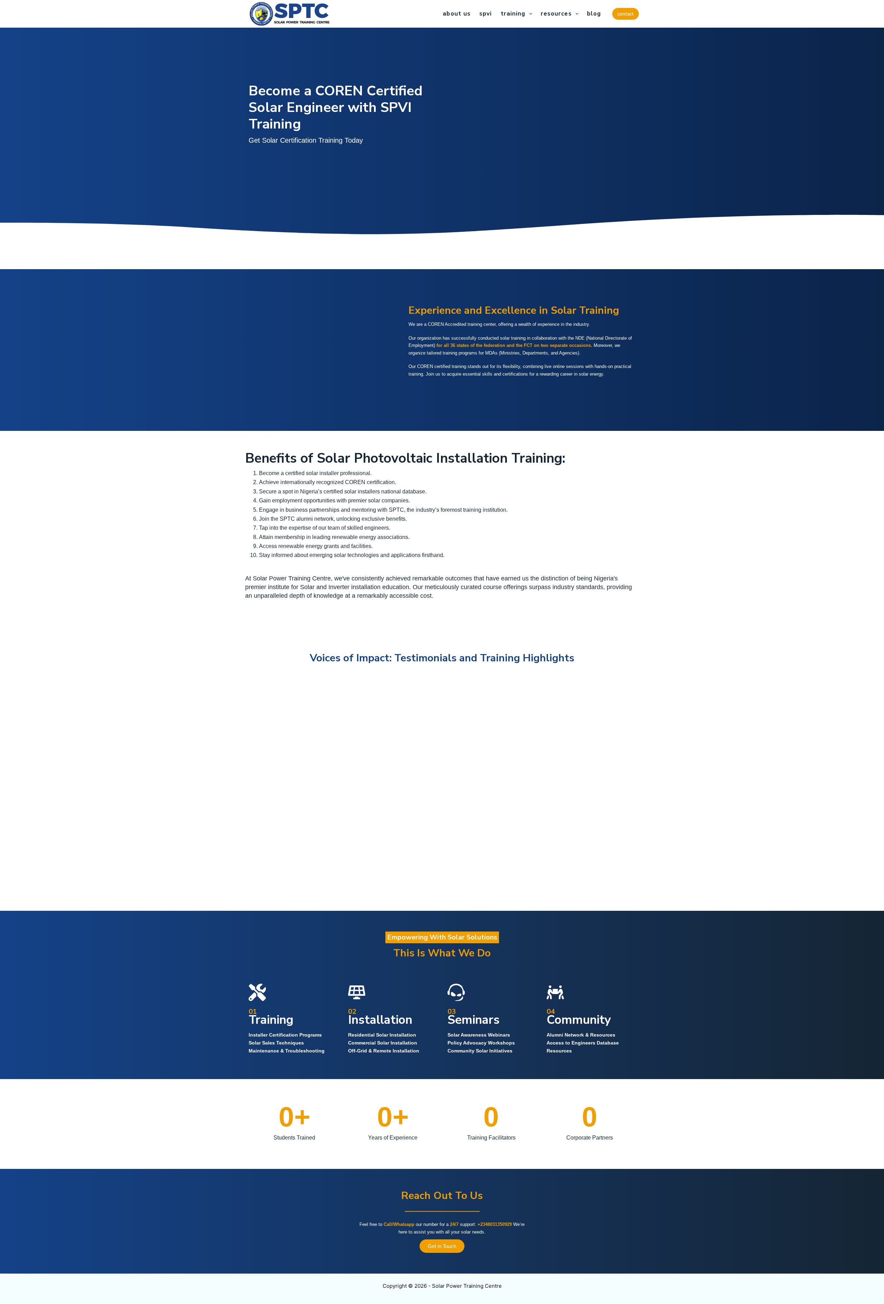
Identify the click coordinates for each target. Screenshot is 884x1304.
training (513, 14)
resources (556, 14)
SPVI (485, 14)
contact (625, 14)
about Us (457, 14)
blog (594, 14)
